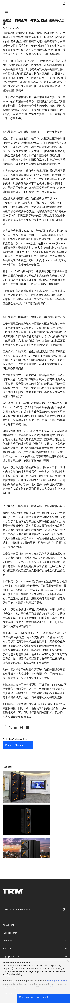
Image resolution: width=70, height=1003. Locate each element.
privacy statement (50, 987)
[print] (21, 727)
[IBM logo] (9, 4)
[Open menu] (6, 12)
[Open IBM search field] (64, 4)
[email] (27, 727)
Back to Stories (14, 745)
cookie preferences (57, 980)
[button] (67, 961)
